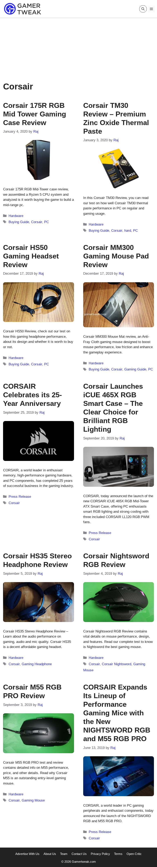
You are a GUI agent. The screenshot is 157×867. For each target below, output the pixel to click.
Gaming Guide (135, 369)
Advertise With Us (27, 854)
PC (46, 222)
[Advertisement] (78, 46)
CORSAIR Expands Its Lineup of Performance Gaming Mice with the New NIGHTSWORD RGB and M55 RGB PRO (116, 713)
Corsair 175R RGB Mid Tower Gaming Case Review (34, 113)
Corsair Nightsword (116, 664)
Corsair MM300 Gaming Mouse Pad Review (116, 256)
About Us (50, 854)
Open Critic (134, 854)
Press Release (20, 497)
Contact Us (79, 854)
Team (63, 854)
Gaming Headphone (37, 664)
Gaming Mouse (33, 800)
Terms (118, 854)
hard (127, 231)
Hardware (16, 216)
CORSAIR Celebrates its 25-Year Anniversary (32, 394)
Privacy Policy (100, 854)
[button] (143, 9)
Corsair (36, 222)
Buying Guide (19, 222)
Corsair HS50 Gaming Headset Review (31, 256)
